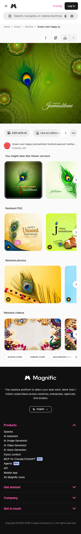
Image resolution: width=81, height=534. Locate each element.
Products (10, 425)
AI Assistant (11, 436)
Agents (11, 463)
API (6, 468)
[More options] (45, 37)
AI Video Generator (15, 445)
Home (7, 26)
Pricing (57, 6)
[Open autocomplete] (8, 16)
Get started (12, 487)
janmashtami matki (63, 357)
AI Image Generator (15, 440)
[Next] (65, 133)
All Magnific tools (14, 477)
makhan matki (37, 357)
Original (24, 50)
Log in (71, 6)
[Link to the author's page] (7, 146)
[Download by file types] (73, 37)
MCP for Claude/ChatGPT (23, 459)
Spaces (8, 431)
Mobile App (10, 472)
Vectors (29, 26)
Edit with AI (19, 133)
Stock (17, 26)
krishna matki (15, 357)
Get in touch (12, 508)
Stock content (12, 454)
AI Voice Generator (15, 450)
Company (11, 498)
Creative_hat (19, 148)
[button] (40, 409)
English (40, 409)
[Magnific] (40, 379)
